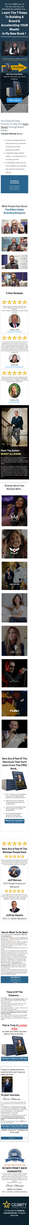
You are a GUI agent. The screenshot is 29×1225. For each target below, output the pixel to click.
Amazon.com (12, 106)
